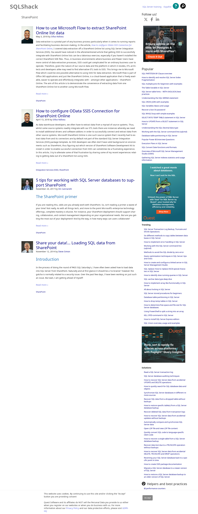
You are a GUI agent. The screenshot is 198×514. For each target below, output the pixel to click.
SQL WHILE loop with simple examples (158, 113)
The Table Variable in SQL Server (155, 87)
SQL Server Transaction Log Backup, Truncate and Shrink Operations (165, 230)
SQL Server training (151, 7)
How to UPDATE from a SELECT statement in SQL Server (163, 122)
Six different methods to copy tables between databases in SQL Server (166, 236)
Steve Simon (64, 251)
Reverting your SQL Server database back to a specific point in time (165, 458)
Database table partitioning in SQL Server (159, 135)
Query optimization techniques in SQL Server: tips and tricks (165, 257)
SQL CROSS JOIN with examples (155, 102)
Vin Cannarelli (65, 188)
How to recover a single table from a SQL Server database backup (164, 439)
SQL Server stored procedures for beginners (163, 293)
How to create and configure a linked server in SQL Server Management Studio (166, 263)
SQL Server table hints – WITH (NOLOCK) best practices (161, 92)
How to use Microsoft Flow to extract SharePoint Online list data (81, 30)
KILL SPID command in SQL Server (158, 315)
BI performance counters (154, 488)
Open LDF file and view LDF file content (161, 428)
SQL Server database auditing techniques (161, 376)
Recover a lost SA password (153, 109)
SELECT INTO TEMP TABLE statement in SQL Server (163, 117)
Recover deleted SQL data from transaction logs (164, 411)
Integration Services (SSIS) (47, 170)
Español (167, 7)
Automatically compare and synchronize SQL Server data (163, 423)
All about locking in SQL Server (157, 289)
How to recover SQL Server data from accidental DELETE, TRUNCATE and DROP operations (164, 452)
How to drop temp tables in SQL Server (161, 301)
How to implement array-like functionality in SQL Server (165, 284)
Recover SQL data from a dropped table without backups (164, 400)
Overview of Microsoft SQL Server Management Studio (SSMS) (162, 152)
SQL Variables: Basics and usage (155, 105)
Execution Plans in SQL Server (154, 143)
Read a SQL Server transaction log (158, 372)
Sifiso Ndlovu (57, 36)
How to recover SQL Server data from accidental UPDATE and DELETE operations (164, 381)
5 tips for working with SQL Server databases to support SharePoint (85, 182)
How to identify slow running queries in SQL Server (166, 275)
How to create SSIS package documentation (163, 464)
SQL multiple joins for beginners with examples (162, 83)
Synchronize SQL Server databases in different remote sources (165, 393)
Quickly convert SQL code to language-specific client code (164, 433)
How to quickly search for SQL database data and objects (165, 387)
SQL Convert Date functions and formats (159, 147)
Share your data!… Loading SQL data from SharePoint (75, 245)
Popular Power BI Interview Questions (158, 139)
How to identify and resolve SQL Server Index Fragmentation (161, 78)
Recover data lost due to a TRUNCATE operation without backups (164, 446)
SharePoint (41, 100)
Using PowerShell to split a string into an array (164, 311)
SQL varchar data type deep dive (158, 279)
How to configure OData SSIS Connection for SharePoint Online (78, 113)
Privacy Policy (72, 508)
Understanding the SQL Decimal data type (160, 127)
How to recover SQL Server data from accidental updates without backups (164, 416)
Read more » (42, 93)
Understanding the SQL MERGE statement (160, 98)
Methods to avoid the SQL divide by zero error (164, 252)
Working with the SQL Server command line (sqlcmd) (164, 131)
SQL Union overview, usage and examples (162, 323)
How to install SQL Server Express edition (161, 319)
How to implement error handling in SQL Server (164, 242)
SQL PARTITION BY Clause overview (157, 73)
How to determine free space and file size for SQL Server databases (165, 306)
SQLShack (24, 6)
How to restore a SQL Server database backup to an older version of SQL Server (165, 475)
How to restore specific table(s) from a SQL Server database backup (165, 406)
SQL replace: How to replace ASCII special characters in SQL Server (165, 270)
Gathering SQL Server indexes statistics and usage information (163, 158)
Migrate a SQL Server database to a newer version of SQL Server (165, 469)
